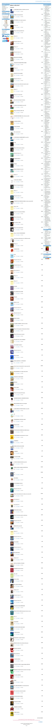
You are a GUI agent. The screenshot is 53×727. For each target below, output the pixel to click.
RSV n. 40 (46, 195)
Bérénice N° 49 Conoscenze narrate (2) (47, 104)
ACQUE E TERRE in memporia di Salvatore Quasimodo (6, 25)
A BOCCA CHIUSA (47, 184)
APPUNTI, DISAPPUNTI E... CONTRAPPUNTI (47, 113)
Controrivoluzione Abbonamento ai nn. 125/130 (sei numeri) (47, 80)
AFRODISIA (46, 92)
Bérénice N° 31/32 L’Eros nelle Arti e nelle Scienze (47, 168)
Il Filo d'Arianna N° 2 (47, 163)
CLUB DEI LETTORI (47, 82)
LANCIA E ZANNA (47, 122)
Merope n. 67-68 (47, 69)
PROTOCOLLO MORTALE (47, 251)
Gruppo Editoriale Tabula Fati (28, 723)
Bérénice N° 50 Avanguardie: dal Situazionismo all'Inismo (48, 102)
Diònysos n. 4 (46, 81)
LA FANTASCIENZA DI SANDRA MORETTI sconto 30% (48, 47)
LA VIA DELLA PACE (47, 233)
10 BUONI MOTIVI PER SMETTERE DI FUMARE (47, 23)
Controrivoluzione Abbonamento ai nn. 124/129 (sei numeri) (47, 243)
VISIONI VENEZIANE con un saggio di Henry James (48, 118)
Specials (44, 245)
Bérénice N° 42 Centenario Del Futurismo (47, 124)
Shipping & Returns (4, 30)
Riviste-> (3, 9)
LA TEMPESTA (47, 148)
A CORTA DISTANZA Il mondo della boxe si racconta (48, 143)
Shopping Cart (45, 4)
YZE (45, 135)
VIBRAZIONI (46, 121)
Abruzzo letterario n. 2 (47, 87)
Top (2, 3)
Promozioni (3, 8)
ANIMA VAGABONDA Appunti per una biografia (47, 130)
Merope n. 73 (46, 31)
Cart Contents (9, 3)
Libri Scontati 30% (4, 7)
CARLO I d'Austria (47, 111)
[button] (38, 1)
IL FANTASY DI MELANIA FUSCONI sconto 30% (47, 152)
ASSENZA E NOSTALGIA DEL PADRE (47, 146)
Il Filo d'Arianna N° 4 (47, 164)
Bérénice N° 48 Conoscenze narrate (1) (47, 50)
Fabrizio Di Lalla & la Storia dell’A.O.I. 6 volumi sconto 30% (47, 116)
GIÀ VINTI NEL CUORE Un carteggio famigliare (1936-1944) (48, 210)
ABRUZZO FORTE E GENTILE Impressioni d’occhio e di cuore (47, 194)
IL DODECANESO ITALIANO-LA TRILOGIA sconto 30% (48, 7)
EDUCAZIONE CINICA (48, 178)
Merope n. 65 (46, 15)
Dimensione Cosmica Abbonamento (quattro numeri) (47, 30)
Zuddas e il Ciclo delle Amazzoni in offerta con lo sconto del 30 (48, 162)
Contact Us (3, 33)
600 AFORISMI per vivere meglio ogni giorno (47, 11)
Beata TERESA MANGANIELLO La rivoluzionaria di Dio (47, 218)
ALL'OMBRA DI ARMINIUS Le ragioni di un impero (48, 99)
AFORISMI (46, 55)
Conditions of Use (4, 32)
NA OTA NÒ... (46, 239)
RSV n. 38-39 (46, 183)
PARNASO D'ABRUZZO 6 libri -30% (47, 57)
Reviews (44, 254)
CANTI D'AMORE (47, 175)
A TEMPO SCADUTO (47, 226)
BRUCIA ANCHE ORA (47, 206)
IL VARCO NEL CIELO (48, 199)
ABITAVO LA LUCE (47, 93)
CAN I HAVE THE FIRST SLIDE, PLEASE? (47, 198)
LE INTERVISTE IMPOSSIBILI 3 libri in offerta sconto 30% (47, 40)
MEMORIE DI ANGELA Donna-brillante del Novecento (48, 203)
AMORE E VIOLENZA (47, 97)
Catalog (5, 3)
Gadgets (3, 10)
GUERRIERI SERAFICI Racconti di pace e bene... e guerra (48, 231)
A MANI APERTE (47, 196)
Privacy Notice (4, 31)
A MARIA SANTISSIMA (48, 43)
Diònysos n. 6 (46, 88)
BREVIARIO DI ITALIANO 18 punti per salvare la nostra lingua (48, 212)
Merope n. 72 (46, 63)
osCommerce (28, 724)
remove (22, 11)
